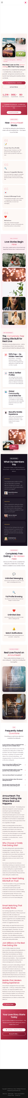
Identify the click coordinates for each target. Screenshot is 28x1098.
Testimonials (10, 1093)
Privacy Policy (11, 1095)
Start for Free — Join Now (14, 82)
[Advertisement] (14, 18)
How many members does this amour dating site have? (14, 779)
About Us (5, 1093)
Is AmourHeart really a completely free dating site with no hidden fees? (14, 745)
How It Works (14, 87)
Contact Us (17, 1095)
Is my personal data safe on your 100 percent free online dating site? (14, 770)
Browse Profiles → (14, 1033)
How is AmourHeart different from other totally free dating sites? (14, 765)
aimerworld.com (16, 1090)
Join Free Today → (9, 1004)
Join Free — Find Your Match (14, 1030)
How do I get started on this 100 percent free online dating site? (14, 785)
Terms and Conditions (19, 1093)
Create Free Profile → (14, 112)
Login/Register (25, 2)
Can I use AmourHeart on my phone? (14, 775)
